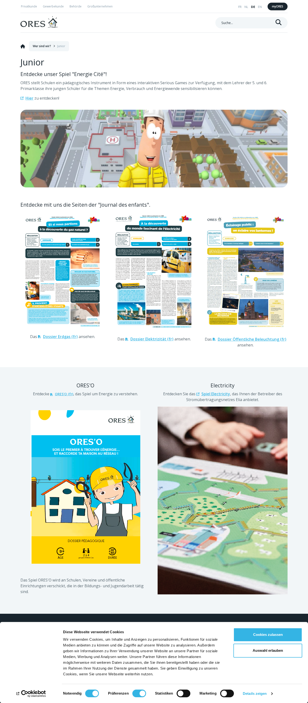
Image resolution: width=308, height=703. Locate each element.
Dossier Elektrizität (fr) (151, 339)
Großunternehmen (100, 6)
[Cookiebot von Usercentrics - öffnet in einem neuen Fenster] (31, 693)
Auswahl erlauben (268, 650)
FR (240, 7)
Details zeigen (255, 693)
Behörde (76, 6)
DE (253, 7)
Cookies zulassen (268, 635)
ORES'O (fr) (64, 394)
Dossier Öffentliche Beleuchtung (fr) (252, 339)
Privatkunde (29, 6)
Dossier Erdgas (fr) (60, 336)
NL (246, 7)
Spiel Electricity (215, 393)
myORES (277, 6)
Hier (29, 98)
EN (260, 7)
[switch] (139, 693)
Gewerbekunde (53, 6)
